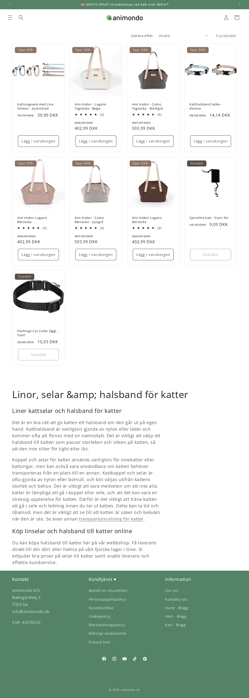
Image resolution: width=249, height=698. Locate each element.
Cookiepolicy (100, 616)
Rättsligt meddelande (108, 633)
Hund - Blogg (176, 607)
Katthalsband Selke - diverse (205, 106)
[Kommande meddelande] (239, 4)
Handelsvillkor (101, 607)
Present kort (99, 642)
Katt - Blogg (175, 625)
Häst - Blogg (175, 616)
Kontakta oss (176, 599)
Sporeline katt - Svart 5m (209, 218)
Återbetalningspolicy (107, 625)
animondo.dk (130, 689)
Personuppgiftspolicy (107, 599)
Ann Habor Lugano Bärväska (32, 220)
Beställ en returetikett (108, 590)
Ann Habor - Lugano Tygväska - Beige (91, 106)
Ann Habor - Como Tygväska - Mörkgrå (147, 106)
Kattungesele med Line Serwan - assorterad (35, 106)
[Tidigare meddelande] (9, 4)
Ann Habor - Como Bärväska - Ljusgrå (89, 220)
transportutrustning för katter (111, 519)
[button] (10, 17)
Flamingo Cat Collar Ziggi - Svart (37, 333)
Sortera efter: (142, 35)
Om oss (171, 590)
